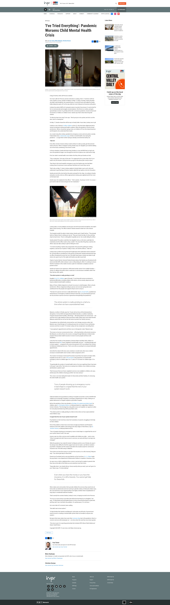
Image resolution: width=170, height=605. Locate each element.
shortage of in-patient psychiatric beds (82, 403)
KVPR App (74, 585)
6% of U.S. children (59, 278)
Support (68, 13)
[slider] (51, 9)
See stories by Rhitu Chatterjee (53, 558)
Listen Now (115, 102)
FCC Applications (93, 588)
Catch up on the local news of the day (115, 93)
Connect (81, 13)
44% (61, 342)
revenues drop (76, 518)
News (45, 13)
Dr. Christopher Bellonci (63, 405)
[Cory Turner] (48, 546)
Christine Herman (67, 40)
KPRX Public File (110, 576)
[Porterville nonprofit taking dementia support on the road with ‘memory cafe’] (109, 61)
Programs (74, 579)
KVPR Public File (110, 579)
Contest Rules (110, 582)
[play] (45, 9)
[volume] (49, 9)
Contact (74, 588)
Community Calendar (92, 13)
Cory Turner (52, 40)
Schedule (52, 13)
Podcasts (60, 13)
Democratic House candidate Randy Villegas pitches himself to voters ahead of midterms (118, 27)
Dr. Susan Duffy (84, 291)
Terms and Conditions (94, 585)
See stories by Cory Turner (59, 547)
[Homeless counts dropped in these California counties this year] (109, 38)
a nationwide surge (65, 136)
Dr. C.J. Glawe (87, 456)
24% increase (69, 357)
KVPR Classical (105, 13)
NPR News (47, 20)
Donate (123, 3)
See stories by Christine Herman (54, 565)
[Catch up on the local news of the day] (115, 79)
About (74, 13)
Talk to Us (92, 576)
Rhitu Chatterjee (58, 40)
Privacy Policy (92, 582)
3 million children (67, 125)
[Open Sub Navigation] (47, 13)
